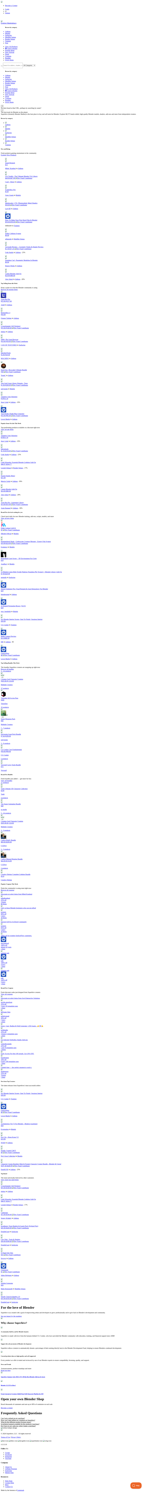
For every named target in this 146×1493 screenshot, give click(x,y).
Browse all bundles (7, 669)
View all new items (7, 518)
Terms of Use (5, 1437)
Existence (4, 547)
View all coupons (7, 994)
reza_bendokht (6, 611)
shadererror (4, 1071)
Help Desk (8, 1481)
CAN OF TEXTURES (9, 345)
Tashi (2, 794)
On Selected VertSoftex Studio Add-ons (14, 1040)
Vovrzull (4, 770)
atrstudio (4, 577)
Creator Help (9, 1483)
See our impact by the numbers (11, 1316)
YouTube (8, 1458)
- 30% (20, 481)
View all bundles (6, 781)
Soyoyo (3, 1258)
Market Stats (9, 1473)
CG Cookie (5, 625)
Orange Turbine (6, 318)
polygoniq (4, 389)
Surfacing (22, 345)
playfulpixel (5, 943)
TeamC (3, 375)
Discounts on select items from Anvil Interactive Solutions (20, 998)
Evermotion (5, 1129)
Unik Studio (9, 252)
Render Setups (18, 468)
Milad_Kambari (10, 168)
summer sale (5, 953)
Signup (7, 13)
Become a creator (7, 1408)
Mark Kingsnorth (7, 1289)
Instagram (8, 1456)
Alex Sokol (9, 279)
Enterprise (8, 1471)
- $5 (12, 642)
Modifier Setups (19, 239)
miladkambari (5, 898)
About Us (8, 1467)
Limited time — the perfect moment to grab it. (16, 1067)
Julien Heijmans (6, 1275)
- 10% (18, 402)
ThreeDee (4, 704)
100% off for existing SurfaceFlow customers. (16, 936)
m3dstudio (4, 1030)
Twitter (7, 1453)
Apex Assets (9, 195)
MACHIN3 (5, 358)
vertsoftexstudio (6, 1044)
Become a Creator (11, 5)
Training (17, 226)
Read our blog (5, 1370)
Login (7, 9)
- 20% (23, 279)
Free (6, 43)
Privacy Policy (16, 1437)
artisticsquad (5, 1016)
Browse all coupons (7, 890)
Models (18, 195)
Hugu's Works (10, 266)
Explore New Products (8, 155)
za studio (4, 809)
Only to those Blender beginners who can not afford (18, 908)
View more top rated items (10, 1180)
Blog (6, 1485)
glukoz (3, 332)
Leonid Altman (6, 468)
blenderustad (5, 594)
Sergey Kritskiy (6, 1218)
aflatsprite (8, 239)
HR (2, 642)
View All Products (11, 47)
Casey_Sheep (9, 182)
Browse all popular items (9, 289)
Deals (7, 54)
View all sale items (7, 429)
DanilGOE (4, 1169)
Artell (3, 305)
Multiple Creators (7, 685)
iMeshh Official (6, 534)
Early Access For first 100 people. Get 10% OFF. (17, 1054)
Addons (20, 168)
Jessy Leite (4, 402)
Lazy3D (8, 209)
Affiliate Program (11, 1469)
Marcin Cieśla (5, 481)
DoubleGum (5, 1232)
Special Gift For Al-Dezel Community (14, 922)
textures (3, 912)
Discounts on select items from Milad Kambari (16, 894)
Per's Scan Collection (8, 1156)
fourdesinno (5, 1058)
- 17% (25, 468)
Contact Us (9, 1487)
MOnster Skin (5, 1012)
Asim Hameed (6, 508)
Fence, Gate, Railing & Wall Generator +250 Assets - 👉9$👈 (22, 1026)
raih (2, 961)
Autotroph (20, 1490)
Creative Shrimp (6, 880)
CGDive (4, 846)
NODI (3, 1143)
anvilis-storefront (6, 1002)
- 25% (23, 252)
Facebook (8, 1455)
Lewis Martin (5, 419)
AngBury (4, 564)
